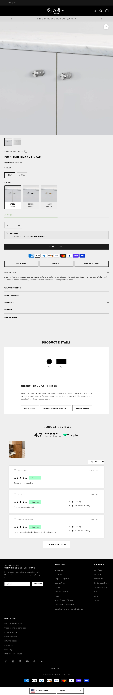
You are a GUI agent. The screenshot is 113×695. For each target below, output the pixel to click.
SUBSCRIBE (38, 584)
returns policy (10, 641)
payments (8, 645)
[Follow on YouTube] (27, 661)
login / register (62, 579)
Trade (9, 2)
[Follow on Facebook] (5, 661)
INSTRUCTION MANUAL (55, 408)
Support (17, 2)
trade (57, 587)
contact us (60, 583)
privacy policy (10, 632)
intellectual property (64, 605)
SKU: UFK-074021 (13, 151)
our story (98, 570)
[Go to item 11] (17, 142)
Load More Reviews (56, 545)
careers (97, 600)
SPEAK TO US (82, 408)
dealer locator (61, 592)
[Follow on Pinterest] (20, 661)
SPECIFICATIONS (91, 264)
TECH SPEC (21, 264)
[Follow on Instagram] (13, 661)
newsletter (98, 579)
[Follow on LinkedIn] (41, 661)
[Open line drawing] (56, 363)
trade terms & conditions (16, 628)
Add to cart (56, 247)
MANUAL (56, 264)
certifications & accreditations (69, 609)
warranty (8, 650)
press (96, 592)
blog (96, 596)
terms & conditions (13, 624)
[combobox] (42, 691)
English (55, 668)
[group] (17, 449)
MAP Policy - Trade (13, 654)
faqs (57, 596)
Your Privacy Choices (64, 600)
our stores (98, 574)
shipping (59, 570)
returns (58, 574)
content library (100, 587)
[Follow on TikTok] (34, 661)
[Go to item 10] (8, 142)
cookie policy (10, 637)
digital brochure (101, 583)
